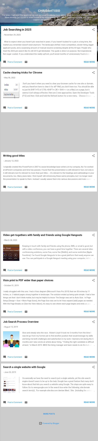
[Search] (94, 5)
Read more (89, 62)
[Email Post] (26, 63)
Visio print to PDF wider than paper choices (28, 280)
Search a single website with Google (24, 367)
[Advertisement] (49, 132)
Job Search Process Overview (21, 321)
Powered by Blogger (50, 423)
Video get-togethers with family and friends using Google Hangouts (42, 235)
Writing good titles (14, 155)
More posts (49, 414)
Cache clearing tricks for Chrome (22, 72)
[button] (93, 30)
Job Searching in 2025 (17, 29)
